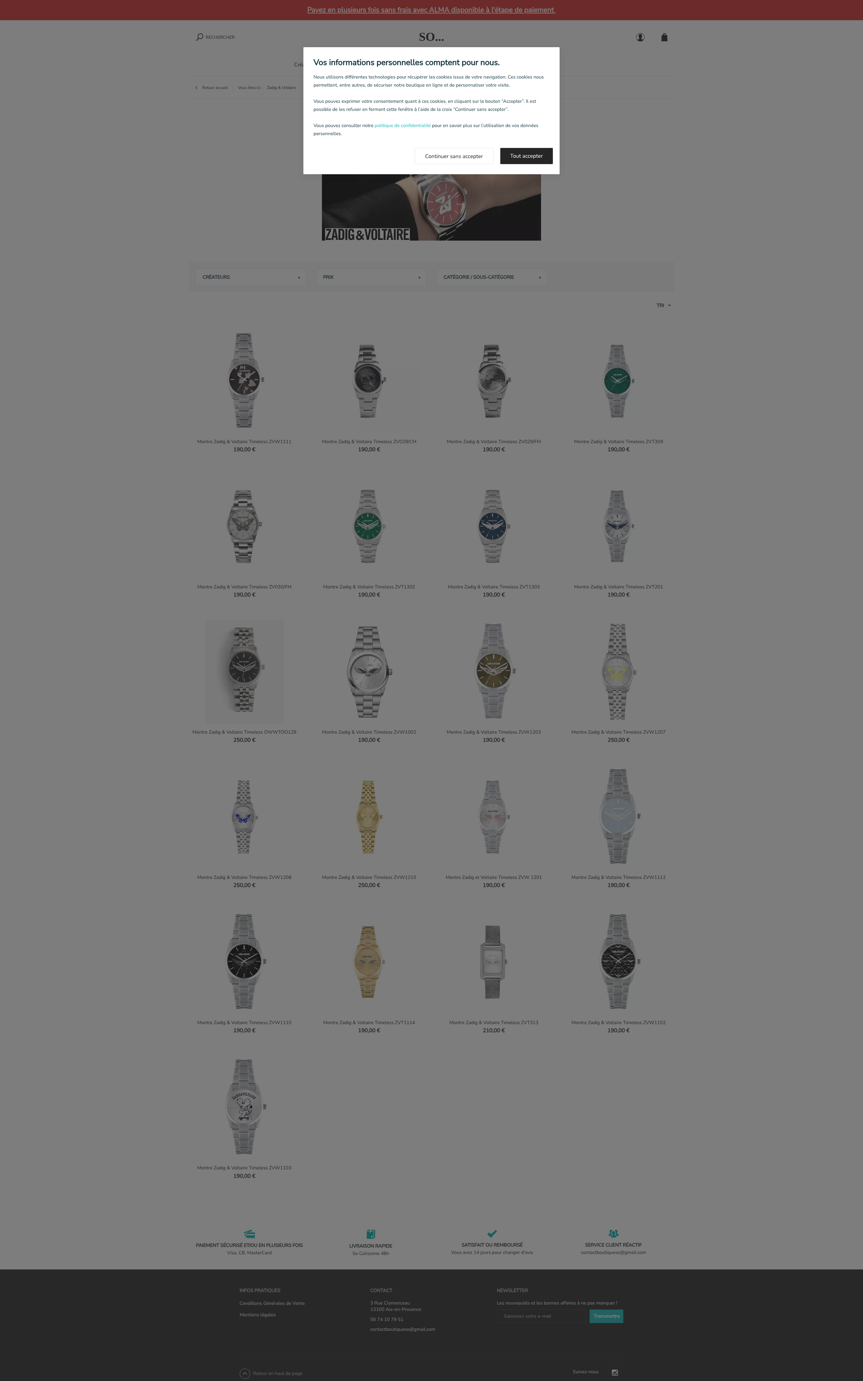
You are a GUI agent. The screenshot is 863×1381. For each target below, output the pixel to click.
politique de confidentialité (402, 125)
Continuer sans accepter (454, 156)
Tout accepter (526, 156)
